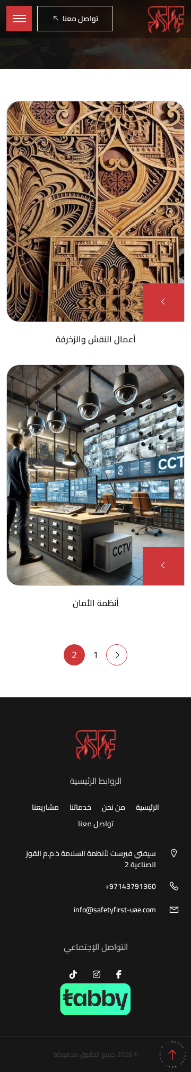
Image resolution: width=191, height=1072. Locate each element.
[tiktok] (73, 974)
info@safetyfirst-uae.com (115, 909)
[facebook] (118, 974)
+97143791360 (130, 886)
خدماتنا (80, 807)
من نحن (113, 807)
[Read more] (163, 302)
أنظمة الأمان (96, 602)
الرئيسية (147, 807)
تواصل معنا (80, 18)
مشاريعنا (45, 807)
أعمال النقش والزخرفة (96, 339)
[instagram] (96, 974)
